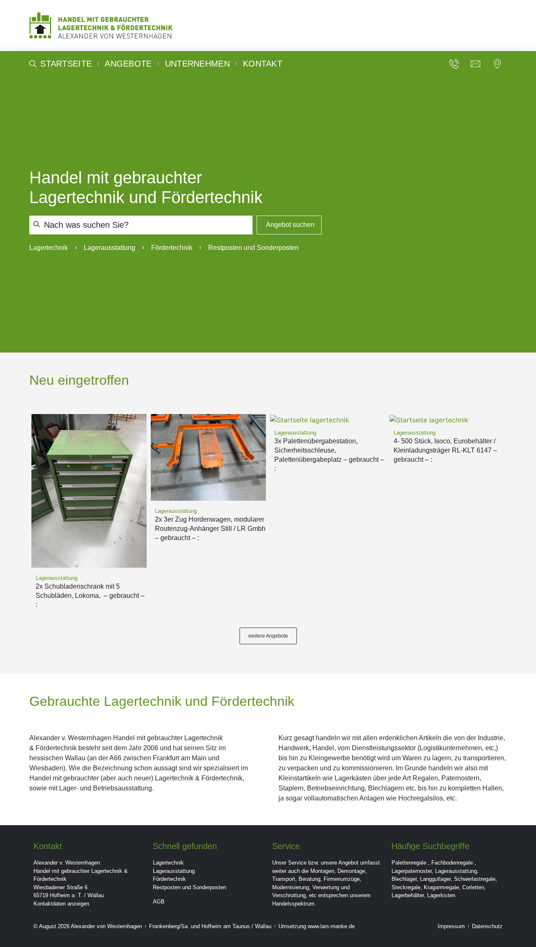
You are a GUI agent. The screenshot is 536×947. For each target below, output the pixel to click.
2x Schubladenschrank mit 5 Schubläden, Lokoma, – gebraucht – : (90, 595)
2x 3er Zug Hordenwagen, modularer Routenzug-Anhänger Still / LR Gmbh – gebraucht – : (210, 528)
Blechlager (404, 879)
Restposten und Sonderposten (189, 887)
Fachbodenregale (452, 863)
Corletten (473, 887)
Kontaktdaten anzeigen (61, 904)
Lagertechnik (168, 863)
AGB (159, 901)
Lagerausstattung (174, 871)
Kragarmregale (441, 887)
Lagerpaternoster (412, 871)
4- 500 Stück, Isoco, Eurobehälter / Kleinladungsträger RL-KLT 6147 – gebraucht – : (445, 450)
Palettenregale (409, 863)
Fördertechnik (169, 879)
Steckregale (406, 887)
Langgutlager (435, 879)
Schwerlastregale (474, 879)
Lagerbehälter (408, 895)
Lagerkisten (441, 895)
